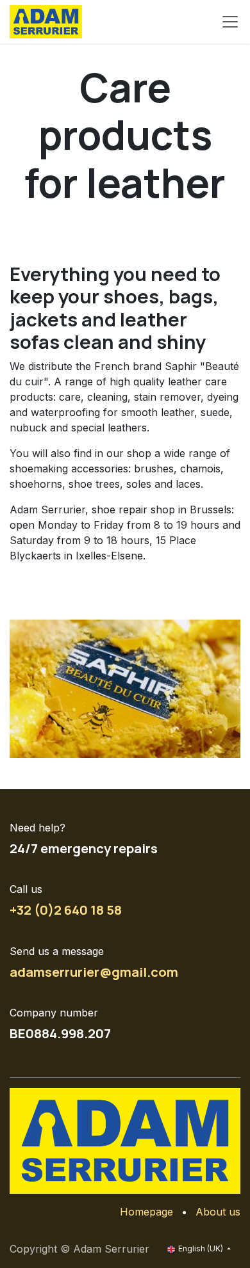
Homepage (146, 1211)
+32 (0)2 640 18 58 (66, 910)
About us (218, 1211)
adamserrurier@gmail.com (94, 972)
